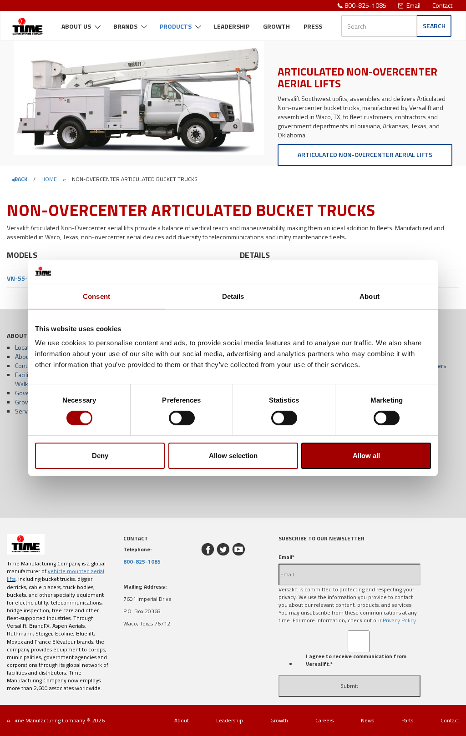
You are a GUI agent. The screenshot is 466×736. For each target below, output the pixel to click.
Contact (442, 5)
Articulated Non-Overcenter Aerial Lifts (365, 154)
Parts (407, 720)
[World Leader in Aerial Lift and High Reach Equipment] (27, 22)
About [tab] (370, 296)
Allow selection (233, 455)
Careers (324, 720)
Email (413, 5)
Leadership (231, 26)
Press (313, 26)
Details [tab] (233, 296)
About (23, 356)
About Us (76, 26)
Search (434, 25)
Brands (125, 26)
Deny (100, 455)
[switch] (182, 418)
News (367, 720)
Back (21, 179)
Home (49, 179)
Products (176, 26)
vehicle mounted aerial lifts (55, 575)
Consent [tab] (96, 296)
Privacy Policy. (400, 620)
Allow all (366, 455)
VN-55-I (18, 278)
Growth (276, 26)
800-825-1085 (365, 5)
